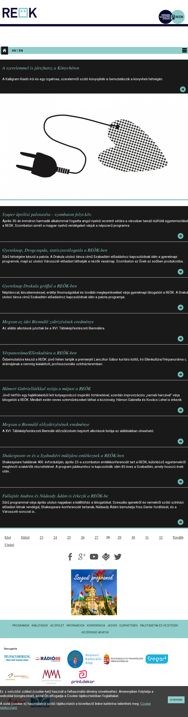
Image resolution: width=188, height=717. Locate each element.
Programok (20, 625)
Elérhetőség (128, 625)
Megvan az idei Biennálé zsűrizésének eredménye (48, 321)
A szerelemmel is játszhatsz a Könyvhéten (40, 68)
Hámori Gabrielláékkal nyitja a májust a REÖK (46, 388)
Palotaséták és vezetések (159, 625)
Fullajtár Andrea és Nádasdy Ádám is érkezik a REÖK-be (55, 496)
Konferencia (96, 625)
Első (8, 537)
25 (69, 537)
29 (119, 537)
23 (41, 537)
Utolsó (9, 544)
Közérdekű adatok (95, 632)
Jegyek (112, 625)
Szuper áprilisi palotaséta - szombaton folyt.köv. (47, 214)
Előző (25, 537)
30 (133, 537)
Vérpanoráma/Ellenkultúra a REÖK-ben (39, 353)
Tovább (178, 537)
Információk (75, 625)
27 (96, 537)
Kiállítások (40, 625)
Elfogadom (176, 700)
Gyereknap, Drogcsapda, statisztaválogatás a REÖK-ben (54, 250)
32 (161, 537)
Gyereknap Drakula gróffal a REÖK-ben (39, 286)
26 (83, 537)
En (21, 50)
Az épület (57, 625)
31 (147, 537)
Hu (14, 50)
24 (55, 537)
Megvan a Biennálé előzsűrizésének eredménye (45, 424)
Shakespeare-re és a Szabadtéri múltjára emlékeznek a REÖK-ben (63, 455)
